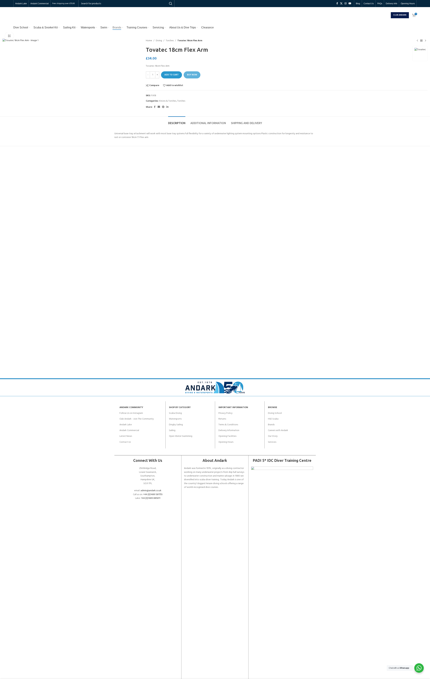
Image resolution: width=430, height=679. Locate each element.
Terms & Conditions (228, 425)
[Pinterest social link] (163, 107)
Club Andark (400, 15)
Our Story (273, 436)
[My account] (387, 15)
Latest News (125, 436)
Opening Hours (225, 442)
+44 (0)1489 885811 (150, 498)
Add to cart (171, 75)
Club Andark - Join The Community (136, 419)
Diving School (275, 413)
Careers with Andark (278, 430)
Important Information (233, 407)
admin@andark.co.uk (151, 491)
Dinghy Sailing (176, 425)
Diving (159, 41)
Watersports (175, 419)
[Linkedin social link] (167, 107)
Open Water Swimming (180, 436)
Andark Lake (125, 425)
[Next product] (425, 41)
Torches (170, 41)
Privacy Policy (225, 413)
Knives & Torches (167, 101)
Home (149, 41)
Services (272, 442)
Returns (222, 419)
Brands (271, 425)
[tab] (176, 121)
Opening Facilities (227, 436)
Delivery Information (228, 430)
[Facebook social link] (337, 3)
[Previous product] (417, 41)
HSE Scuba (273, 419)
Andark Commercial (129, 430)
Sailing (172, 430)
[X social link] (341, 3)
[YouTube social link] (350, 3)
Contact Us (125, 442)
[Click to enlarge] (9, 36)
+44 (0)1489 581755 (153, 494)
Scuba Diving (175, 413)
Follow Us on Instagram (131, 413)
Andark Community (131, 407)
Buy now (192, 75)
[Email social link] (159, 107)
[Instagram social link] (345, 3)
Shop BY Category (180, 407)
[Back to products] (421, 41)
